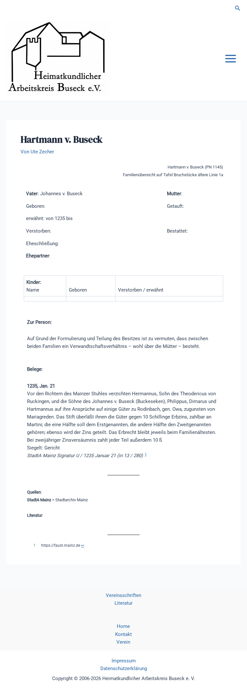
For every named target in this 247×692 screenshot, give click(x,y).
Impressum (124, 661)
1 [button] (146, 454)
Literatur (123, 603)
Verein (123, 642)
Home (123, 626)
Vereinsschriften (123, 595)
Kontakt (123, 634)
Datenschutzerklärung (123, 668)
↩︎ (82, 545)
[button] (238, 8)
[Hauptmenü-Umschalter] (231, 59)
